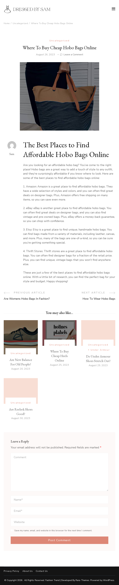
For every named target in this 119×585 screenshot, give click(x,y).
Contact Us (42, 571)
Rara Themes (82, 580)
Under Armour (100, 349)
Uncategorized (59, 40)
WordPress (108, 580)
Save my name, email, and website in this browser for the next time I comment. (53, 530)
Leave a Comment (73, 55)
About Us (27, 571)
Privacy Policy (11, 571)
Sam (11, 154)
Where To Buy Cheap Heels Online (59, 356)
